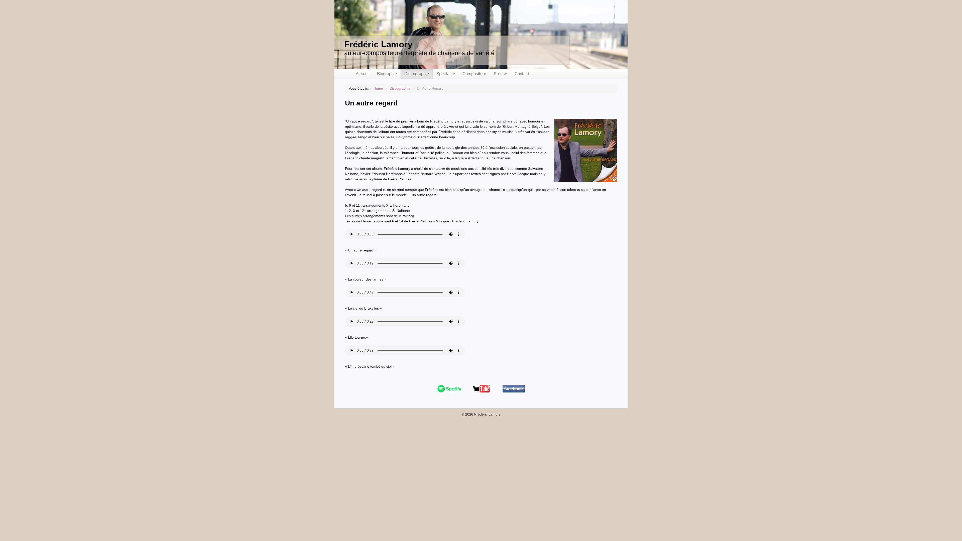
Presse (500, 73)
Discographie (416, 73)
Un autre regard (371, 103)
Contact (522, 73)
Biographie (387, 73)
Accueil (363, 73)
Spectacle (445, 73)
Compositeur (474, 73)
